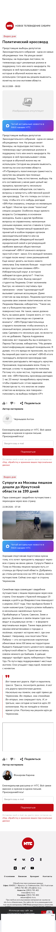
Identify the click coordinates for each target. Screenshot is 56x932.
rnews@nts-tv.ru (28, 892)
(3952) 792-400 (32, 895)
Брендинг (34, 876)
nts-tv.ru (7, 902)
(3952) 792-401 (21, 888)
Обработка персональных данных (28, 883)
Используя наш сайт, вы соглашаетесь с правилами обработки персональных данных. (21, 913)
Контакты (47, 876)
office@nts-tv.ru (34, 888)
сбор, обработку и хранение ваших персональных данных (27, 463)
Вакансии (22, 876)
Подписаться (28, 451)
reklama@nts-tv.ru (28, 897)
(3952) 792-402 (32, 890)
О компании (9, 876)
